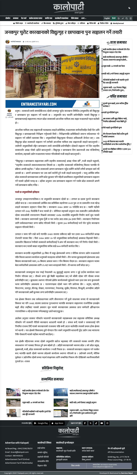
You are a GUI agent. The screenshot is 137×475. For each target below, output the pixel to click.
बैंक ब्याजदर (47, 23)
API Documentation (116, 452)
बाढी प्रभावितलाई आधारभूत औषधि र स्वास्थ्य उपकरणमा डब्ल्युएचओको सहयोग (84, 392)
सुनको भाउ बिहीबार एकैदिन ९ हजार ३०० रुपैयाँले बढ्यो (117, 150)
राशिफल (82, 23)
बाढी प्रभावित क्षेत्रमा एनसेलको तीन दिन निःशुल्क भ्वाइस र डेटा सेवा (35, 392)
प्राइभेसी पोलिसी (43, 457)
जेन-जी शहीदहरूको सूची (116, 448)
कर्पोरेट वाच (48, 18)
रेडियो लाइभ (19, 23)
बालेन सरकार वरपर (35, 18)
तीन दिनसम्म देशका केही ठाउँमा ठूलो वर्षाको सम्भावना (115, 135)
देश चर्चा (23, 18)
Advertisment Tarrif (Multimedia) (19, 463)
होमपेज (8, 18)
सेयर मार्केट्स (72, 23)
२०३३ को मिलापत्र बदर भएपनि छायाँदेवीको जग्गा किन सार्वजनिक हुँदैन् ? (117, 143)
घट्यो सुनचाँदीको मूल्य (110, 112)
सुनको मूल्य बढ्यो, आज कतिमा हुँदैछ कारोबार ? (115, 105)
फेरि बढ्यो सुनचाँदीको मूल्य (112, 127)
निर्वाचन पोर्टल (104, 23)
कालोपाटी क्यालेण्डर (33, 23)
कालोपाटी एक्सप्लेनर (61, 18)
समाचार (15, 18)
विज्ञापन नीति (42, 465)
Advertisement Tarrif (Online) (17, 459)
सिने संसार (74, 18)
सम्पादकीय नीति (43, 461)
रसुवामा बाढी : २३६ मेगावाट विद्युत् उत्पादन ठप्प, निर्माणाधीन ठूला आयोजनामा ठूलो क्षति (84, 413)
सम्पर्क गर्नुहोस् (42, 452)
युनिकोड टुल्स (59, 23)
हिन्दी (113, 18)
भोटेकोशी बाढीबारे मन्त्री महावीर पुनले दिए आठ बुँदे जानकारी (36, 413)
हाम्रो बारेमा (41, 448)
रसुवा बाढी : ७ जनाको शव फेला (33, 402)
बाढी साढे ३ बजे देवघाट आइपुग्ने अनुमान (83, 402)
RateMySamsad (118, 23)
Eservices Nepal (127, 473)
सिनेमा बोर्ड (92, 23)
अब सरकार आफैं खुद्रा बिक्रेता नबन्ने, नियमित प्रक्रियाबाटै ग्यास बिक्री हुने (115, 120)
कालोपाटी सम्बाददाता (16, 42)
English (107, 18)
